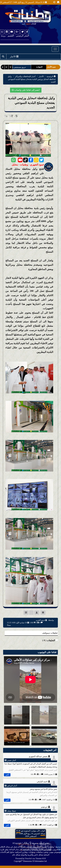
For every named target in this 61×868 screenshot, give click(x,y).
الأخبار (41, 76)
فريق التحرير (40, 620)
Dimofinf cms (30, 858)
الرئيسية (50, 76)
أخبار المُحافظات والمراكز (25, 76)
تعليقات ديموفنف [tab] (50, 633)
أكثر (7, 775)
